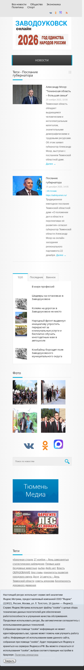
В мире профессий (43, 286)
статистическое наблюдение (29, 564)
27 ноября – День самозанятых (51, 559)
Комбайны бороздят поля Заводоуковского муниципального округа (47, 353)
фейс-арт (51, 568)
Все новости (19, 4)
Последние (36, 277)
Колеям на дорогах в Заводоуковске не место (47, 309)
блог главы (37, 572)
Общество (36, 4)
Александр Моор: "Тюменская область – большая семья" (58, 91)
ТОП (20, 277)
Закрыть (9, 660)
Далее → (51, 164)
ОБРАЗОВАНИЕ (21, 572)
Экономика (54, 4)
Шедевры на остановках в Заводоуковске (47, 297)
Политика (17, 7)
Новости (42, 60)
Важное (50, 277)
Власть (61, 568)
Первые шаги (52, 564)
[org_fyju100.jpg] (25, 392)
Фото (17, 373)
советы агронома (44, 581)
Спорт (31, 7)
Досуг (36, 576)
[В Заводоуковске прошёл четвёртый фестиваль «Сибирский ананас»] (25, 420)
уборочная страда (23, 559)
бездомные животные (25, 568)
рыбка (41, 568)
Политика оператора (26, 654)
